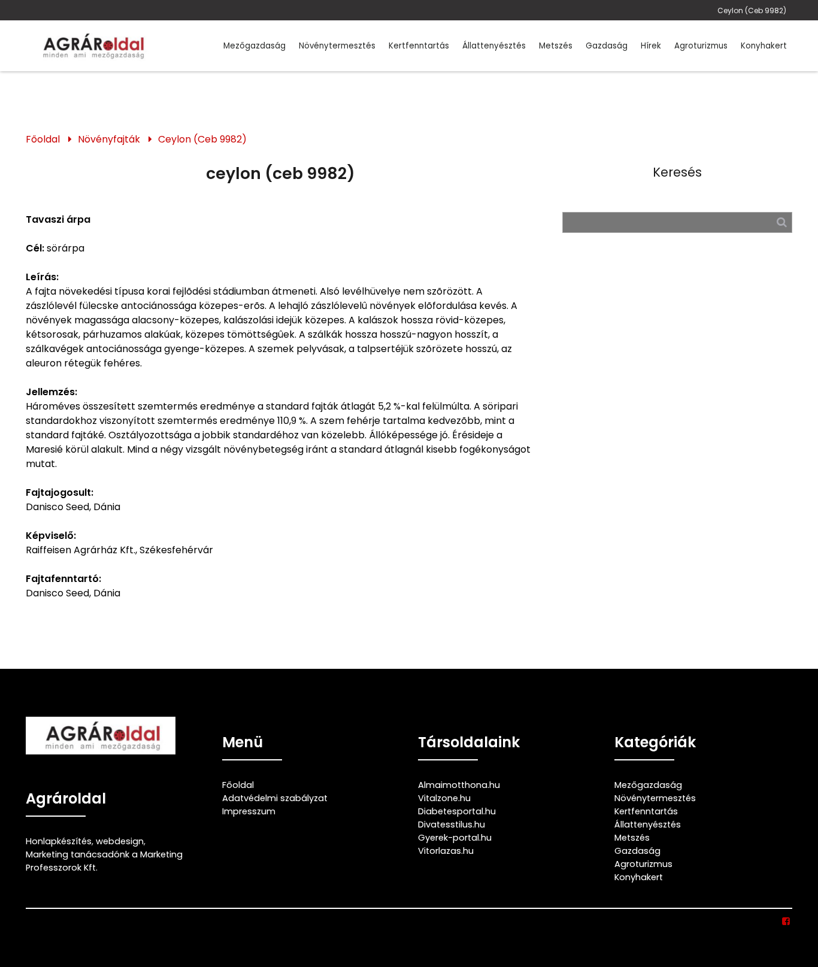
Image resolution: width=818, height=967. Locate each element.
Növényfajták (109, 139)
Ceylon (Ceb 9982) (751, 10)
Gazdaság (607, 45)
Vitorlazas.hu (446, 851)
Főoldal (43, 139)
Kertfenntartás (419, 45)
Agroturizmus (701, 45)
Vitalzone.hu (444, 798)
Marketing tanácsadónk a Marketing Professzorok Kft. (104, 861)
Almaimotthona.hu (459, 785)
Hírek (651, 45)
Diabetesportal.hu (457, 811)
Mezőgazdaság (254, 45)
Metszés (555, 45)
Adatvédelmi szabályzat (275, 798)
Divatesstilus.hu (451, 824)
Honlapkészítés (59, 841)
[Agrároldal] (91, 45)
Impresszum (248, 811)
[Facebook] (786, 921)
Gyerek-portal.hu (455, 838)
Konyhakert (764, 45)
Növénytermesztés (337, 45)
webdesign (120, 841)
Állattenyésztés (494, 45)
